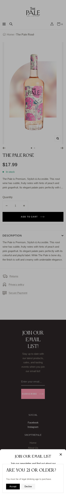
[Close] (61, 454)
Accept (12, 486)
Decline (28, 486)
